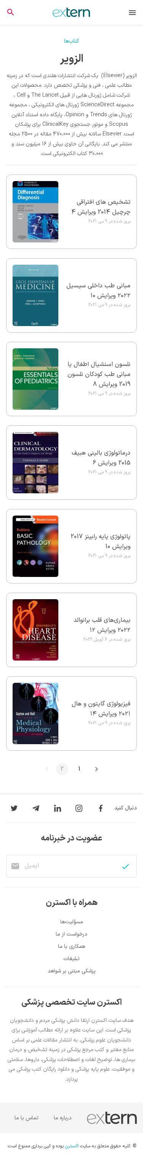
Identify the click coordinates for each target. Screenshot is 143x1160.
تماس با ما (26, 1118)
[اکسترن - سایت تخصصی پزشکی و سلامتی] (71, 12)
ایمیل (31, 865)
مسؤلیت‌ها (71, 922)
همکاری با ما (71, 946)
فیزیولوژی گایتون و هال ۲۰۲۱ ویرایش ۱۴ (101, 708)
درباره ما (63, 1118)
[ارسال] (125, 867)
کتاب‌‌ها (71, 41)
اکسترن (72, 1146)
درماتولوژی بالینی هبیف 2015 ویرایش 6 (101, 458)
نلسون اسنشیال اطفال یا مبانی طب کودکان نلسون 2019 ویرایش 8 (98, 374)
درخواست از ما (71, 934)
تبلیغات (71, 959)
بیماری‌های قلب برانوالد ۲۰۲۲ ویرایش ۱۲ (102, 625)
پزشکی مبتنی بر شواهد (72, 971)
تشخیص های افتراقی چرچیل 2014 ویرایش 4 (100, 207)
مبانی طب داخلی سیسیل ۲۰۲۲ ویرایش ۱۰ (98, 290)
